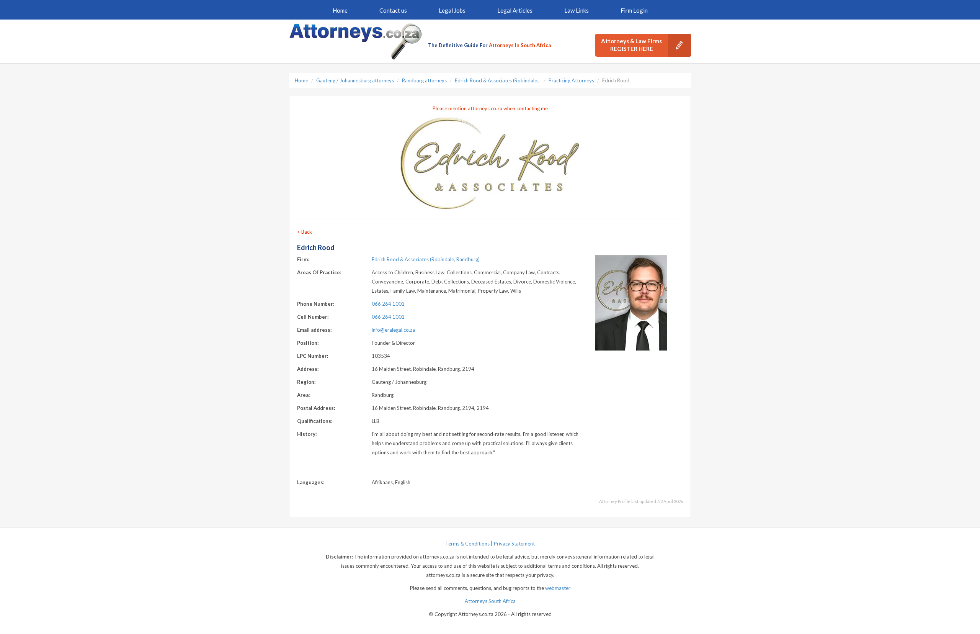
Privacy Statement (514, 544)
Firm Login (634, 10)
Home (340, 10)
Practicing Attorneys (571, 80)
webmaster (557, 588)
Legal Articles (514, 10)
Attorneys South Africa (490, 601)
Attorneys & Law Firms (631, 45)
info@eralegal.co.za (393, 330)
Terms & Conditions (467, 544)
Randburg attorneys (424, 80)
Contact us (393, 10)
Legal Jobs (452, 10)
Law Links (576, 10)
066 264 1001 (388, 304)
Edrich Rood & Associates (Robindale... (498, 80)
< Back (304, 232)
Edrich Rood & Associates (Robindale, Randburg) (426, 259)
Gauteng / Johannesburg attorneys (355, 80)
